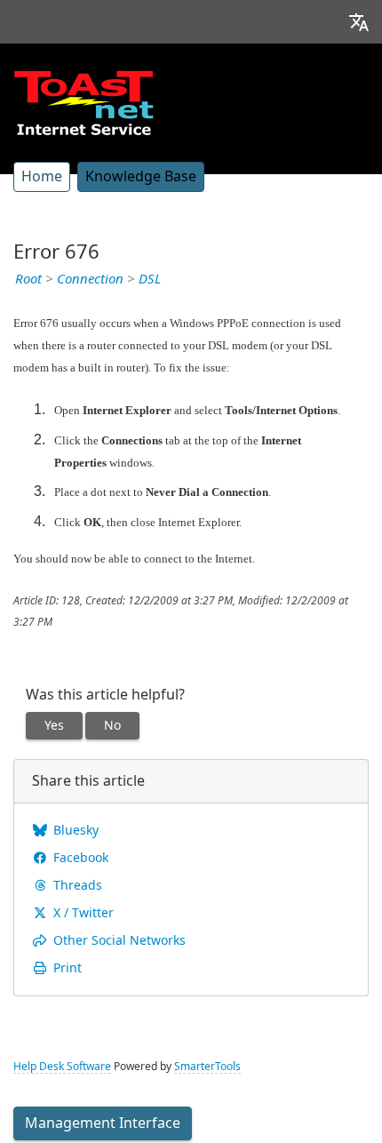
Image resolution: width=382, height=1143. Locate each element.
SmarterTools (207, 1066)
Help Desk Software (62, 1066)
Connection (90, 279)
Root (28, 279)
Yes (54, 725)
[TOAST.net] (83, 102)
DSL (150, 279)
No (112, 725)
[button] (359, 22)
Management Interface (102, 1123)
